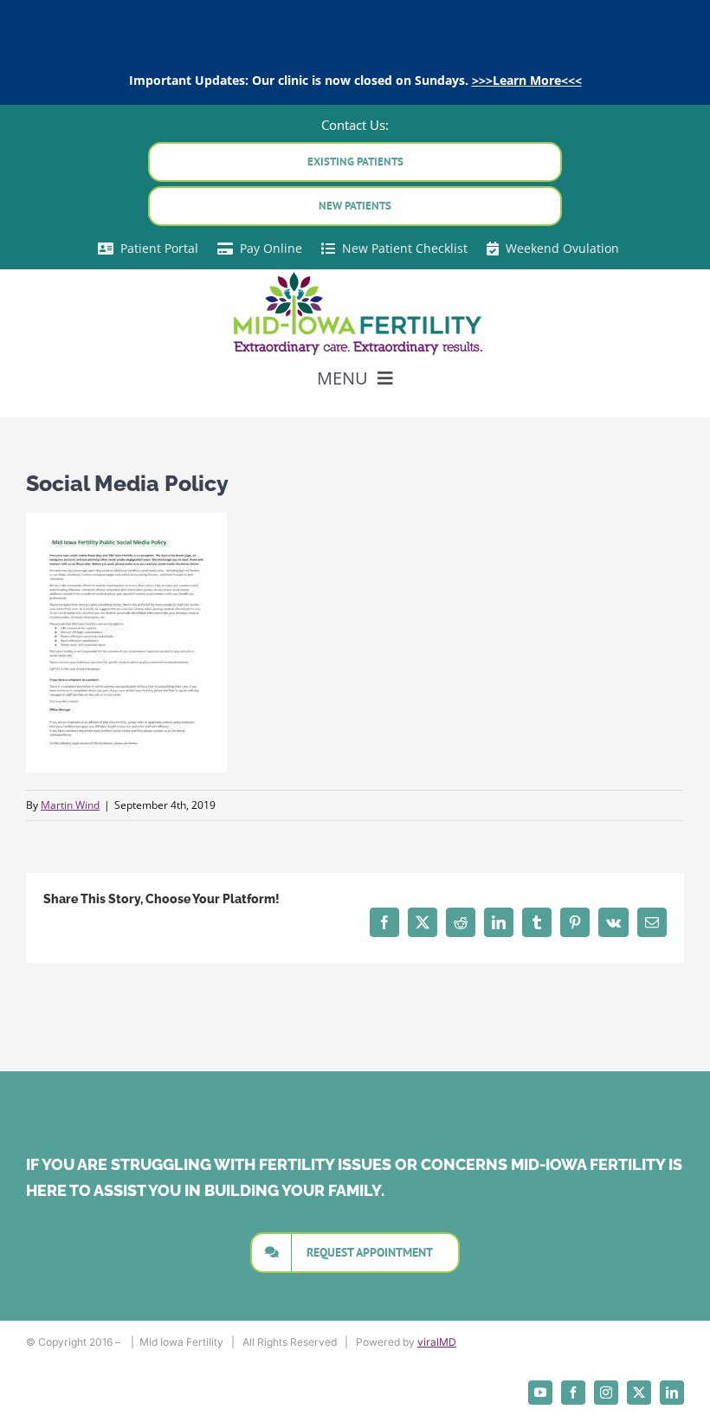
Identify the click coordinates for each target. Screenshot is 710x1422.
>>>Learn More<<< (527, 80)
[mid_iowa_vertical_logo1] (355, 275)
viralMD (436, 1341)
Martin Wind (70, 805)
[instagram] (606, 1392)
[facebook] (573, 1392)
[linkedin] (672, 1392)
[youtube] (540, 1392)
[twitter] (639, 1392)
